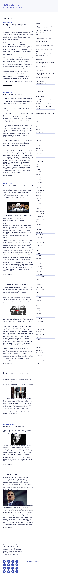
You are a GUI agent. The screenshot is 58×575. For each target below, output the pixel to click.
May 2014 (38, 313)
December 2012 (39, 358)
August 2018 (39, 287)
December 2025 (40, 156)
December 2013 (40, 326)
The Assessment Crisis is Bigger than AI (45, 113)
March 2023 (39, 232)
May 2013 (38, 345)
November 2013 (40, 329)
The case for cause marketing (15, 284)
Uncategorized (39, 132)
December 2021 (39, 271)
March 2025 (39, 179)
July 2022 (38, 253)
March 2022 (39, 263)
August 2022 (39, 250)
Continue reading (7, 85)
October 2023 (39, 216)
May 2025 (38, 174)
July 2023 (38, 224)
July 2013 (38, 339)
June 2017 (38, 297)
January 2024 (39, 208)
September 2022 (40, 247)
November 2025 (40, 158)
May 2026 (38, 145)
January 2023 (39, 237)
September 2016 (40, 300)
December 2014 (40, 303)
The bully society (10, 474)
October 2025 (39, 161)
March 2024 (39, 206)
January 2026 (39, 153)
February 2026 (39, 150)
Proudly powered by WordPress (32, 561)
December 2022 (40, 240)
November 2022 (40, 242)
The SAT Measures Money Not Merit (44, 103)
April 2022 (38, 261)
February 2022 (39, 266)
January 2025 (39, 185)
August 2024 (39, 198)
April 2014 (38, 316)
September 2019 (40, 284)
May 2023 (38, 227)
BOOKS (38, 23)
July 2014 (38, 308)
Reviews (38, 129)
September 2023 (40, 219)
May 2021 (38, 282)
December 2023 (40, 211)
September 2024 (40, 195)
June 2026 (38, 143)
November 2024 (40, 190)
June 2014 (38, 310)
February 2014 (39, 321)
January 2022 (39, 268)
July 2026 (38, 140)
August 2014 (39, 305)
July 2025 (38, 169)
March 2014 (39, 318)
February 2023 (39, 234)
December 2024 (40, 187)
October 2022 (39, 245)
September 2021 (40, 276)
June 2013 (38, 342)
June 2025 (38, 171)
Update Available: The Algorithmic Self (44, 30)
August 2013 (39, 337)
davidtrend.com (39, 91)
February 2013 (39, 352)
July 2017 (38, 295)
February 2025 (39, 182)
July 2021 (38, 279)
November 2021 (40, 274)
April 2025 (38, 177)
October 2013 (39, 331)
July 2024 (38, 200)
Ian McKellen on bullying (13, 426)
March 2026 (39, 148)
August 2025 (39, 166)
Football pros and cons (12, 94)
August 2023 (39, 221)
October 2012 (39, 363)
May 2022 (38, 258)
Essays (37, 121)
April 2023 (38, 229)
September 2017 (40, 289)
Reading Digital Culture (41, 66)
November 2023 (40, 213)
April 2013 (38, 347)
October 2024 (39, 192)
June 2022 (38, 255)
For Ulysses (38, 110)
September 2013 (40, 334)
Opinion (38, 126)
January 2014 (39, 324)
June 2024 (38, 203)
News (37, 124)
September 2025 (40, 164)
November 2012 (40, 360)
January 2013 (39, 355)
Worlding (11, 4)
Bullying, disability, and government (18, 185)
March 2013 (39, 350)
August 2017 (39, 292)
